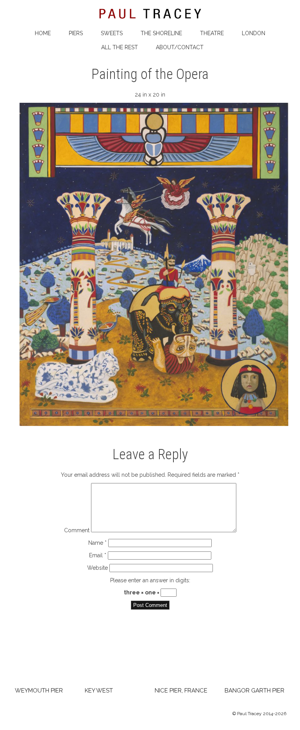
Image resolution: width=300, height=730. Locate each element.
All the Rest (119, 47)
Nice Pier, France (181, 690)
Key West (99, 690)
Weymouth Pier (39, 690)
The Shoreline (161, 33)
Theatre (212, 33)
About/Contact (180, 47)
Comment (76, 530)
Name (97, 543)
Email (97, 555)
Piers (76, 33)
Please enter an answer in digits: (150, 580)
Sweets (112, 33)
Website (97, 568)
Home (43, 33)
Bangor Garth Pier (254, 690)
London (253, 33)
